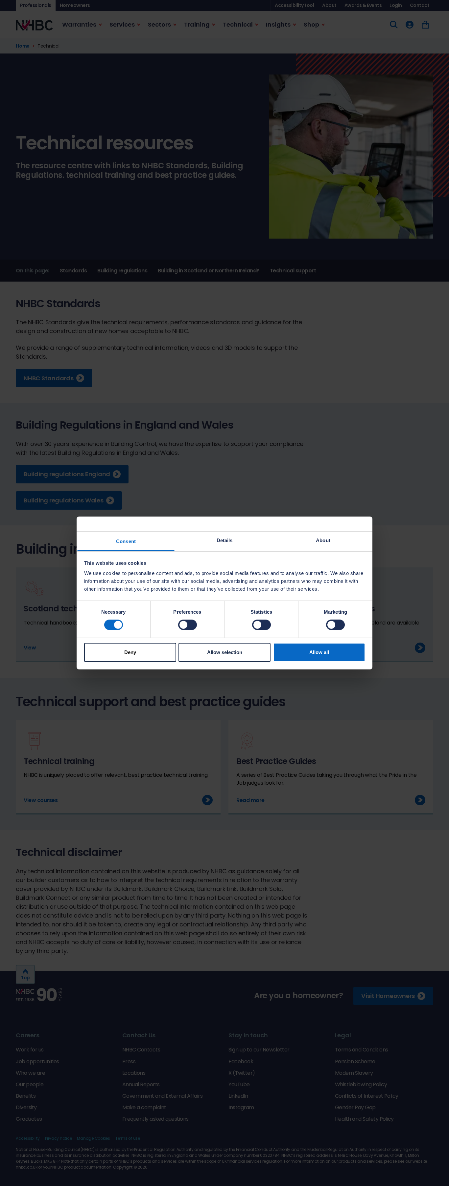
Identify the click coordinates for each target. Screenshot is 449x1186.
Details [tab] (225, 540)
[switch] (187, 625)
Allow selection (224, 652)
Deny (130, 652)
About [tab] (323, 540)
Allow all (319, 652)
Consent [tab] (126, 541)
